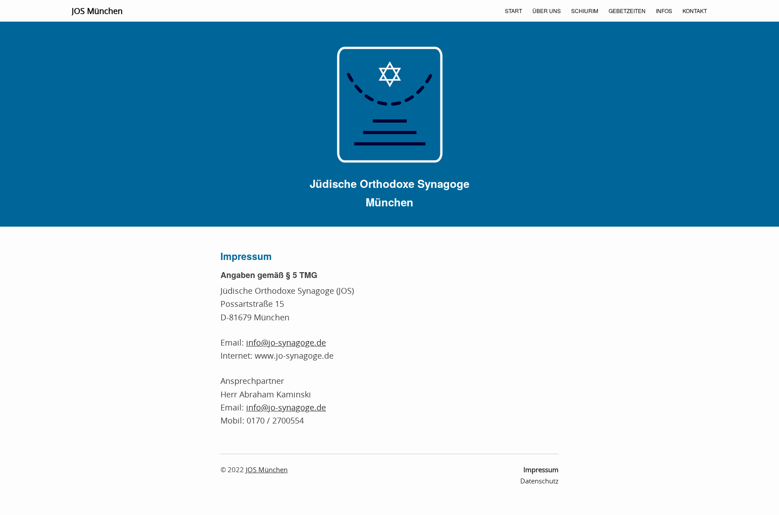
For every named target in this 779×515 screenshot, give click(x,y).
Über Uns (546, 10)
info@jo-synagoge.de (286, 342)
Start (513, 10)
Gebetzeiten (627, 10)
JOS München (97, 10)
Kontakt (695, 10)
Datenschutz (539, 480)
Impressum (541, 469)
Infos (664, 10)
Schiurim (584, 10)
